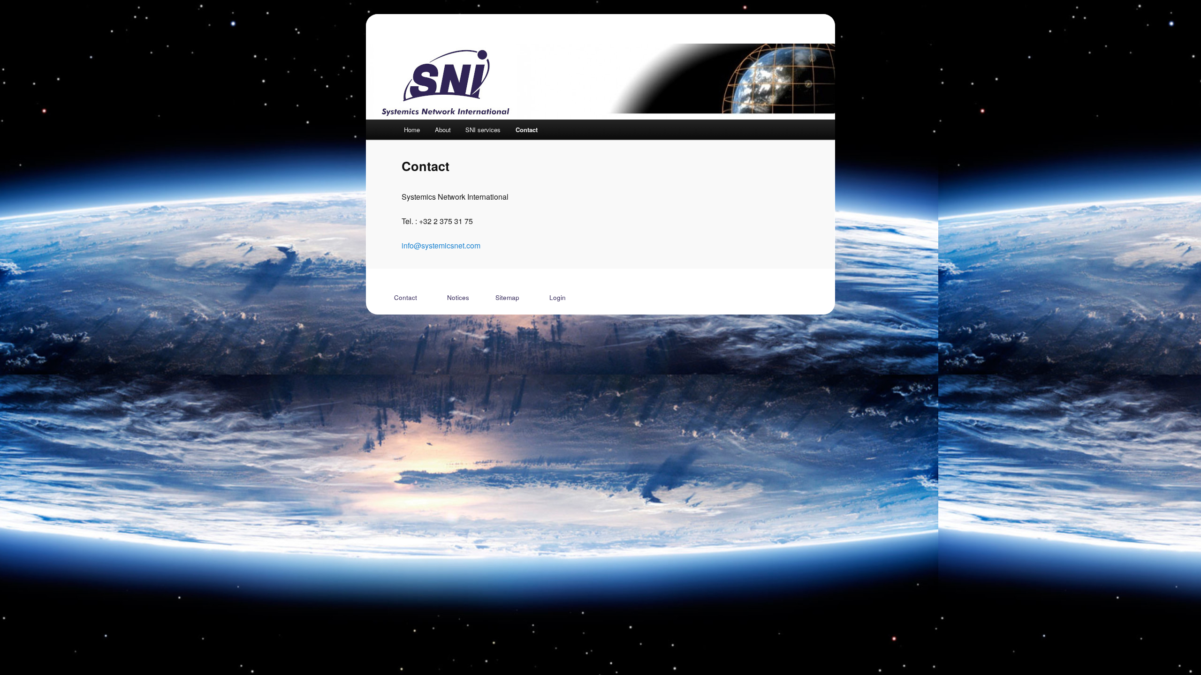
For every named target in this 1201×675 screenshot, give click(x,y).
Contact (527, 129)
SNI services (483, 129)
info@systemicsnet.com (441, 245)
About (443, 129)
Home (412, 129)
